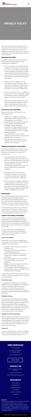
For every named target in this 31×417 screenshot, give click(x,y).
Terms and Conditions (15, 392)
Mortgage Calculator (15, 387)
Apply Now (15, 360)
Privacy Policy (15, 389)
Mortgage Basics (15, 385)
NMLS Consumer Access (15, 354)
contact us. (24, 334)
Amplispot (24, 414)
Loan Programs (15, 383)
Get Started (15, 394)
